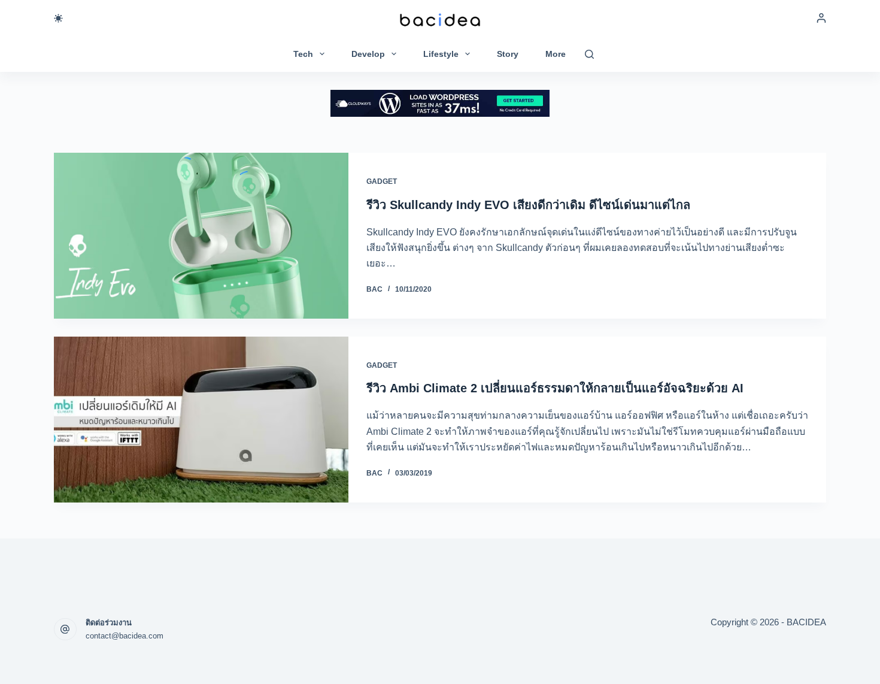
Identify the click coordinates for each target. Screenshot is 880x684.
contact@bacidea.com (124, 635)
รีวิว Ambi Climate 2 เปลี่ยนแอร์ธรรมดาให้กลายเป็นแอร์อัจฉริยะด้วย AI (555, 388)
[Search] (589, 54)
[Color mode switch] (58, 18)
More (555, 54)
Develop (368, 54)
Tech (303, 54)
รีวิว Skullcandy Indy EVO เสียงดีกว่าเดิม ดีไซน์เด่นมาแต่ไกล (528, 204)
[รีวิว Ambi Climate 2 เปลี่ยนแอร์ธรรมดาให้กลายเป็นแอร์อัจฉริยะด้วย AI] (201, 420)
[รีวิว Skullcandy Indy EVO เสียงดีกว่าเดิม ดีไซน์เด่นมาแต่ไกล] (201, 236)
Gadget (381, 181)
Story (507, 54)
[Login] (821, 18)
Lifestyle (441, 54)
